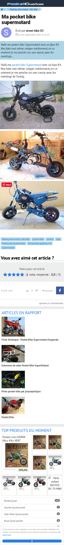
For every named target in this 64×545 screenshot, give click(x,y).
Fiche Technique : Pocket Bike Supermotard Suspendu (30, 339)
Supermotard (33, 65)
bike (23, 65)
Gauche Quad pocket (31, 507)
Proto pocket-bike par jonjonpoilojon (21, 391)
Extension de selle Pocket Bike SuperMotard (25, 365)
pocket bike (38, 239)
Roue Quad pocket (31, 520)
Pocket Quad (31, 500)
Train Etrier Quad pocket (31, 514)
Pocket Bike (8, 417)
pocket (16, 65)
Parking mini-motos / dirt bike (24, 9)
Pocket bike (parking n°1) (39, 243)
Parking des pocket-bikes (13, 243)
